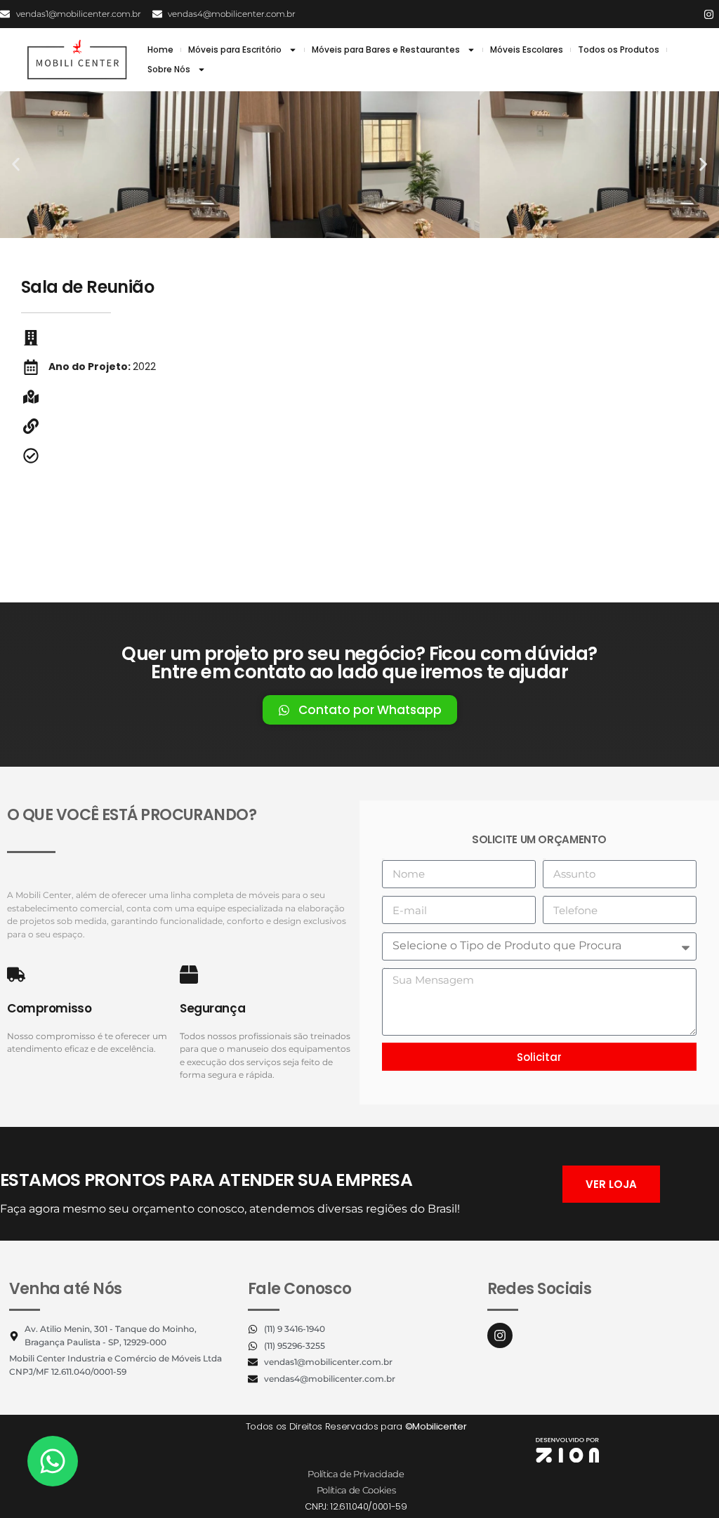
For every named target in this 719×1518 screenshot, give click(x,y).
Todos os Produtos (618, 49)
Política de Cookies (356, 1490)
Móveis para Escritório (235, 49)
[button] (16, 164)
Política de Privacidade (356, 1473)
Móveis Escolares (526, 49)
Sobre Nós (168, 69)
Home (160, 49)
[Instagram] (708, 14)
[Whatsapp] (52, 1461)
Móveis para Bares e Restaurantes (386, 49)
